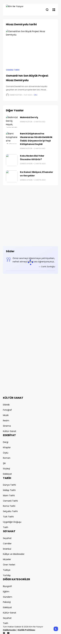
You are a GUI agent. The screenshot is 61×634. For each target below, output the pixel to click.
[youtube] (8, 633)
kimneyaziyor (16, 95)
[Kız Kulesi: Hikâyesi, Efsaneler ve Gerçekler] (12, 176)
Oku (35, 95)
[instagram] (4, 633)
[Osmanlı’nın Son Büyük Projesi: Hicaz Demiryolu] (30, 48)
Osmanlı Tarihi (12, 70)
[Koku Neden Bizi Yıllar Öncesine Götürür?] (12, 160)
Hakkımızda (9, 630)
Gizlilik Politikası (26, 630)
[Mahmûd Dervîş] (12, 122)
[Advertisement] (30, 215)
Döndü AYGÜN (26, 163)
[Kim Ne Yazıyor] (20, 9)
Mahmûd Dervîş (29, 117)
